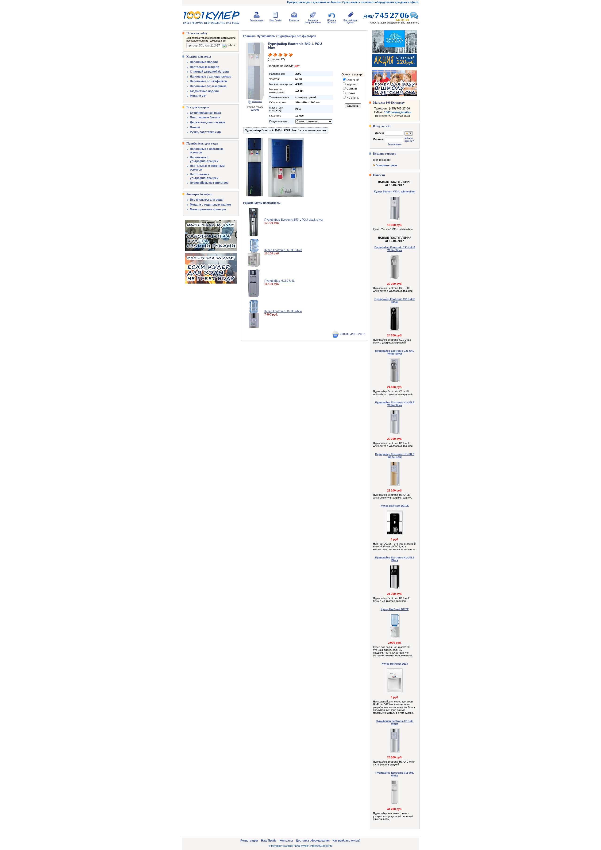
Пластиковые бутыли (205, 117)
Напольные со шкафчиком (208, 81)
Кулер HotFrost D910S (395, 505)
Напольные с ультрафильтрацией (204, 159)
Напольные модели (204, 62)
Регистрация (256, 20)
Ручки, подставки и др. (205, 132)
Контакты (294, 20)
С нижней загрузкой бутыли (209, 71)
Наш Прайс (275, 20)
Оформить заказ (386, 165)
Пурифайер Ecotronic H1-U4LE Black (394, 559)
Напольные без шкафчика (208, 86)
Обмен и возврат (331, 21)
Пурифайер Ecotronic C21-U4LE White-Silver (394, 249)
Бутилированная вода (205, 112)
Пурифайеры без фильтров (209, 182)
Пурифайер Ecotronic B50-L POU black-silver (293, 219)
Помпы (195, 127)
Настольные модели (204, 67)
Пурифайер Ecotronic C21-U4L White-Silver (394, 352)
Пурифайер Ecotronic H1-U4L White (394, 722)
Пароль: (378, 139)
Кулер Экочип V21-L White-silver (394, 191)
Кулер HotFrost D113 (395, 663)
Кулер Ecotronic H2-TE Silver (283, 250)
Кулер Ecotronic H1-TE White (283, 311)
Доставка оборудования (313, 21)
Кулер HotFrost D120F (395, 609)
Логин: (379, 133)
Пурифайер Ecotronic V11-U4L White (394, 774)
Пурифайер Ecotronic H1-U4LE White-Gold (394, 455)
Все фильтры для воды (206, 199)
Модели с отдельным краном (210, 204)
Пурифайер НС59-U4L (279, 280)
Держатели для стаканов (207, 122)
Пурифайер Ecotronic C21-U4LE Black (394, 300)
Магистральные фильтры (208, 209)
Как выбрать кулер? (350, 21)
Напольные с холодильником (210, 76)
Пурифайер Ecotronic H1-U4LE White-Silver (394, 404)
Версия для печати (352, 333)
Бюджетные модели (204, 91)
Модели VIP (198, 95)
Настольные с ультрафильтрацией (204, 176)
